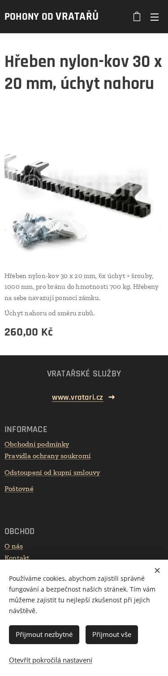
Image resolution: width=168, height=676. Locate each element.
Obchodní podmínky (36, 444)
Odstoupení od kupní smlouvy (52, 472)
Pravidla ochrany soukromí (47, 455)
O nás (13, 546)
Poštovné (19, 488)
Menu (155, 17)
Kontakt (17, 557)
